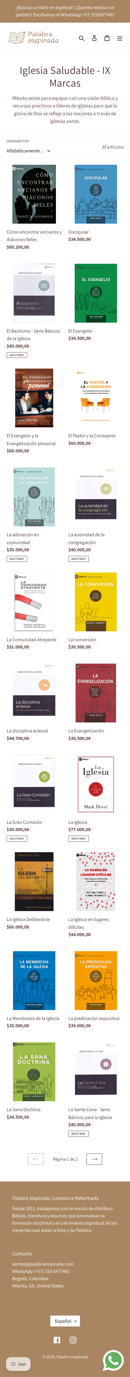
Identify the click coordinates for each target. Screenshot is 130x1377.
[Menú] (119, 38)
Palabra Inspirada (72, 1356)
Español (63, 1321)
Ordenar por (18, 141)
